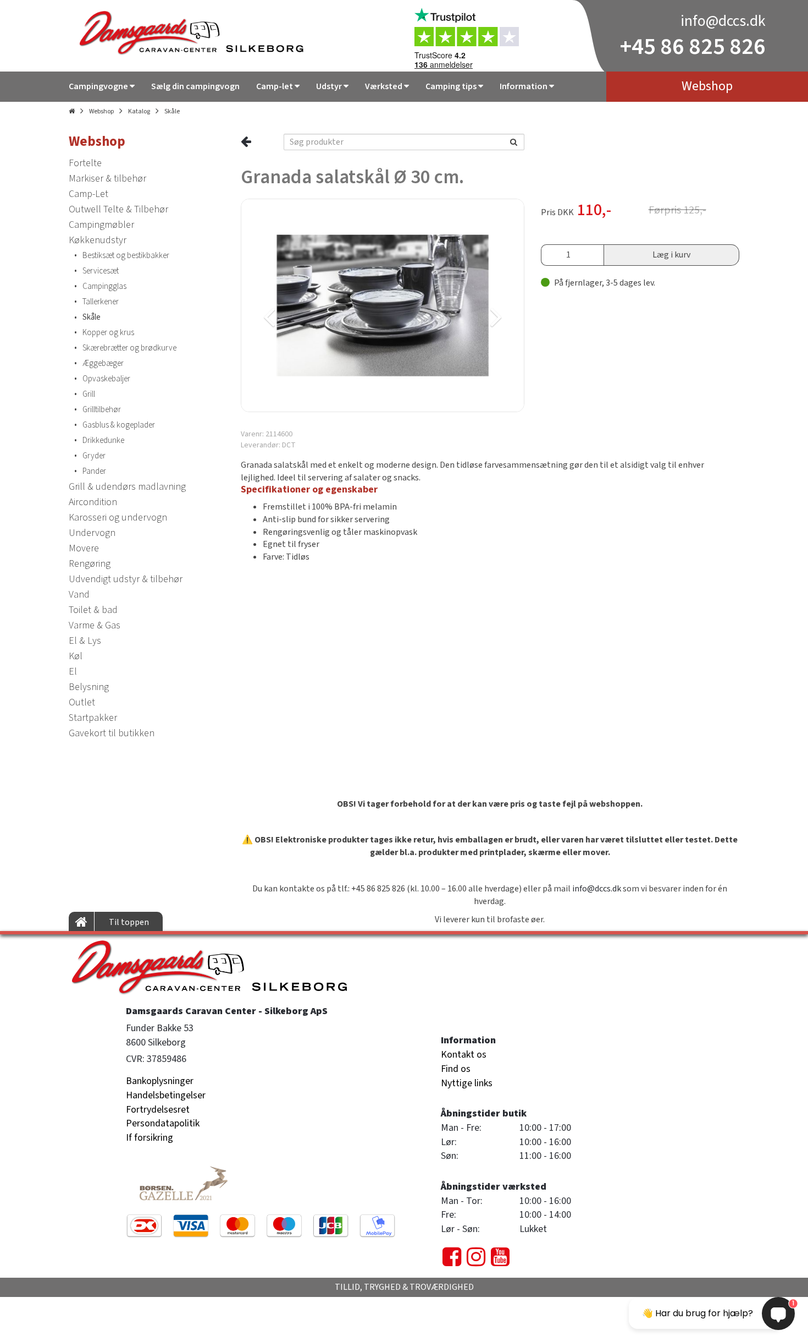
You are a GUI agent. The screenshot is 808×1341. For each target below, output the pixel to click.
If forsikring (149, 1138)
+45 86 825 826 (693, 46)
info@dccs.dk (723, 21)
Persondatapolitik (163, 1123)
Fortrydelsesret (158, 1109)
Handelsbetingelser (166, 1095)
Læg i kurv (671, 255)
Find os (456, 1069)
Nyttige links (466, 1083)
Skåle (172, 111)
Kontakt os (463, 1054)
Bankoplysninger (159, 1081)
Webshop (101, 111)
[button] (310, 305)
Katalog (139, 111)
